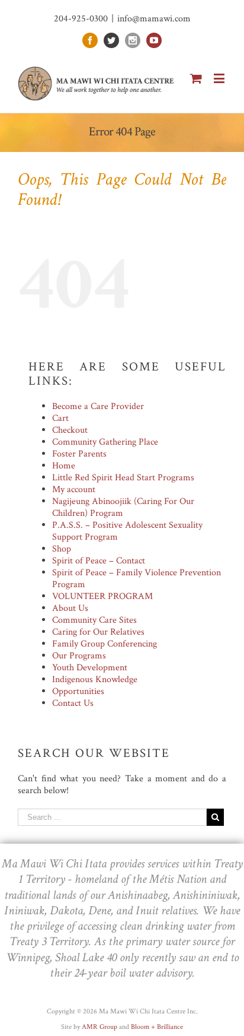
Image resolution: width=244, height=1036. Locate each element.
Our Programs (79, 656)
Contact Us (73, 703)
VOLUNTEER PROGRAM (102, 596)
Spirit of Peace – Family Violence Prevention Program (136, 578)
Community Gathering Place (105, 442)
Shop (61, 549)
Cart (60, 418)
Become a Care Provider (98, 406)
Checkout (70, 430)
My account (73, 489)
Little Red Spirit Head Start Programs (123, 477)
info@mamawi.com (154, 18)
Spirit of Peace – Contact (98, 561)
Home (63, 466)
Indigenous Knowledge (94, 679)
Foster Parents (79, 454)
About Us (70, 608)
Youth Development (89, 667)
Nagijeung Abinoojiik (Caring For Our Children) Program (123, 507)
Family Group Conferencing (104, 644)
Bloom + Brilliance (157, 1026)
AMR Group (99, 1026)
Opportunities (78, 691)
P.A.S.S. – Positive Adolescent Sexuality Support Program (127, 531)
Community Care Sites (94, 620)
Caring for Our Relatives (98, 632)
